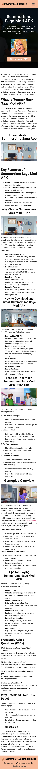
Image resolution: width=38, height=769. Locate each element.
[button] (3, 152)
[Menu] (33, 4)
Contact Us (8, 763)
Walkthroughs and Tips (25, 763)
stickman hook (30, 521)
